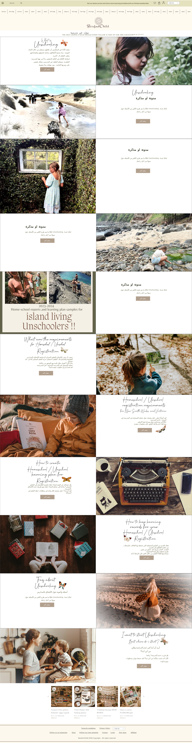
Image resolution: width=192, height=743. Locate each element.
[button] (174, 2)
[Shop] (159, 3)
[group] (96, 704)
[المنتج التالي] (48, 696)
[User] (163, 2)
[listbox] (174, 2)
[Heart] (155, 3)
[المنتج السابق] (144, 696)
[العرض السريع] (130, 696)
